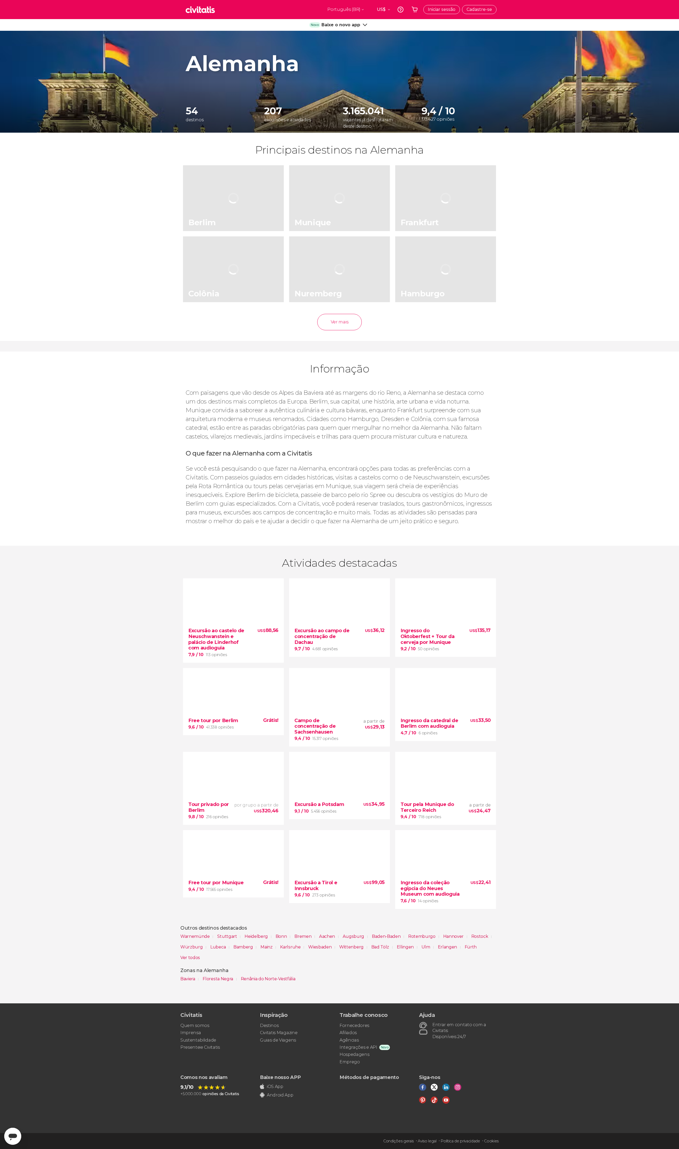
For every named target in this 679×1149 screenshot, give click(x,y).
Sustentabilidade (198, 1040)
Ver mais (339, 321)
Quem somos (194, 1025)
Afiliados (348, 1032)
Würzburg (192, 946)
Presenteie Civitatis (200, 1047)
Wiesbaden (320, 946)
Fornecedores (354, 1025)
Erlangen (448, 946)
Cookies (491, 1141)
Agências (349, 1040)
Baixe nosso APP (280, 1077)
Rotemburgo (422, 936)
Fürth (471, 946)
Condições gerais (398, 1141)
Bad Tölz (380, 946)
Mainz (266, 946)
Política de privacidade (460, 1141)
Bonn (282, 936)
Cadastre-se (479, 9)
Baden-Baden (387, 936)
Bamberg (243, 946)
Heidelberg (257, 936)
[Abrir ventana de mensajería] (12, 1136)
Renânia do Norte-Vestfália (268, 978)
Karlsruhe (291, 946)
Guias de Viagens (278, 1040)
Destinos (269, 1025)
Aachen (327, 936)
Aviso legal (427, 1141)
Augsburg (354, 936)
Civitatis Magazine (278, 1032)
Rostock (480, 936)
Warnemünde (195, 936)
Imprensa (190, 1032)
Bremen (303, 936)
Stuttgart (227, 936)
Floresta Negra (218, 978)
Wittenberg (351, 946)
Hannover (454, 936)
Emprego (350, 1061)
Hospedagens (354, 1054)
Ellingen (406, 946)
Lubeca (218, 946)
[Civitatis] (200, 9)
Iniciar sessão (441, 9)
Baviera (188, 978)
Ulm (426, 946)
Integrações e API (358, 1047)
